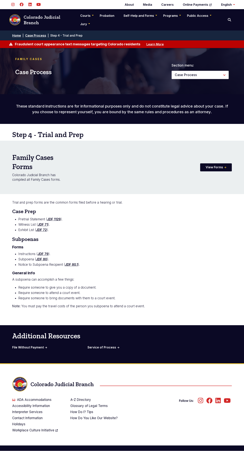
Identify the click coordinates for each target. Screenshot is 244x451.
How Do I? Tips (81, 412)
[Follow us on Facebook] (21, 4)
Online (195, 4)
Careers (167, 4)
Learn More (155, 44)
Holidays (18, 424)
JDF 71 (43, 224)
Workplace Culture (33, 430)
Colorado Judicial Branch (42, 19)
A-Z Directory (80, 400)
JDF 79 (43, 254)
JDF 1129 (54, 219)
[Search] (230, 19)
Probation (107, 16)
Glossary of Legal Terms (89, 406)
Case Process (35, 35)
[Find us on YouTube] (38, 4)
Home (16, 35)
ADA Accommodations (34, 400)
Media (147, 4)
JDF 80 (41, 259)
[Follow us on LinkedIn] (30, 4)
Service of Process (101, 347)
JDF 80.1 (71, 264)
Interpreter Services (27, 412)
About (129, 4)
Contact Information (27, 418)
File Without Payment (28, 347)
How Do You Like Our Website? (94, 418)
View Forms (214, 167)
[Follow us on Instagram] (12, 4)
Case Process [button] (186, 75)
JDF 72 (41, 230)
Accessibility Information (31, 406)
